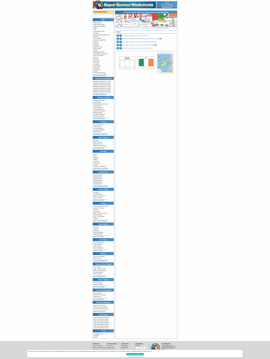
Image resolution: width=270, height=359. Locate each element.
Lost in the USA (98, 274)
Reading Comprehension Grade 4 (102, 88)
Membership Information (99, 347)
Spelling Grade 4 (98, 180)
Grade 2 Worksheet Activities (101, 321)
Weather (96, 218)
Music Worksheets (98, 248)
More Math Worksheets (100, 75)
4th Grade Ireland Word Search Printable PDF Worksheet (137, 48)
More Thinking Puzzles (99, 276)
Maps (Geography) (98, 232)
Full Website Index (98, 334)
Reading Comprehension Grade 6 (102, 92)
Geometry (96, 43)
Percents (96, 57)
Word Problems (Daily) (99, 72)
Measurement (97, 48)
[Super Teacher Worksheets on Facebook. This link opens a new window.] (137, 348)
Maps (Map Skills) (98, 234)
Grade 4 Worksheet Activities (101, 324)
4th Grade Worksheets (127, 28)
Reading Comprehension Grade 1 (102, 83)
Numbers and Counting (100, 295)
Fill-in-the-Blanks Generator (101, 308)
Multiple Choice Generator (100, 307)
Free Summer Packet (100, 12)
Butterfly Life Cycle (98, 208)
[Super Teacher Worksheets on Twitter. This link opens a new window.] (139, 348)
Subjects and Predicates (100, 166)
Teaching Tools (98, 282)
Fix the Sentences (98, 107)
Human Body (97, 211)
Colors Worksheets (99, 242)
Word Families (97, 131)
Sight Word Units (98, 144)
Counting (96, 33)
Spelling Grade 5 (98, 182)
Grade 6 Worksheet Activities (101, 328)
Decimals (96, 36)
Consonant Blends (98, 128)
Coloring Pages (98, 244)
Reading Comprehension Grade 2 (102, 85)
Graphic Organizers (99, 109)
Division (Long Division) (100, 40)
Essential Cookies (132, 354)
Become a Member (98, 346)
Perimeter (96, 59)
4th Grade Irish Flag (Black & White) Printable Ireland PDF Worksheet (140, 38)
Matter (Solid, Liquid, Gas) (100, 213)
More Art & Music (98, 250)
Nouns (95, 154)
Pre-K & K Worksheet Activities (102, 317)
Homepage (124, 346)
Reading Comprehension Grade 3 (102, 86)
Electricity (96, 209)
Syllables (96, 164)
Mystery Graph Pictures (100, 270)
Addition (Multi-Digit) (99, 24)
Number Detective (98, 272)
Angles (95, 28)
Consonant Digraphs (99, 130)
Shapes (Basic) (97, 296)
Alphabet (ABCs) (98, 293)
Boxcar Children (98, 197)
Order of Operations (99, 55)
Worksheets (118, 28)
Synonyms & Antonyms (100, 111)
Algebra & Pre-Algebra (99, 26)
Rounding (96, 64)
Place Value (96, 60)
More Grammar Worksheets (101, 169)
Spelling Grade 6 (98, 183)
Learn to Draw (97, 246)
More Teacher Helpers (99, 287)
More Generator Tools (99, 311)
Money (95, 50)
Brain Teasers (97, 267)
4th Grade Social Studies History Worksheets (144, 28)
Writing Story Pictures (99, 114)
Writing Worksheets (99, 116)
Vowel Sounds (97, 126)
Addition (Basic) (98, 23)
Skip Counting (97, 66)
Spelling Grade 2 (98, 177)
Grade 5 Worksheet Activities (101, 326)
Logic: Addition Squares (100, 269)
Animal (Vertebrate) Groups (101, 206)
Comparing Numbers (99, 31)
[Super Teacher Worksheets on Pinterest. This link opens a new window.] (142, 348)
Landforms (96, 230)
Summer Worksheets (99, 256)
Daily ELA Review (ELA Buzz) (101, 104)
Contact (96, 337)
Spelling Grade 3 (98, 178)
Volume (96, 71)
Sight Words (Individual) (100, 145)
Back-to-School (98, 258)
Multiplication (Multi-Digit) (100, 54)
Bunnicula (96, 192)
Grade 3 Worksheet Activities (101, 322)
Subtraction (97, 67)
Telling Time (97, 69)
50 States (96, 227)
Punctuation (97, 163)
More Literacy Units (99, 200)
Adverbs (96, 159)
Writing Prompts (98, 112)
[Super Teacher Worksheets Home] (124, 5)
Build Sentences (98, 142)
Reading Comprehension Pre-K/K (102, 81)
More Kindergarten (99, 299)
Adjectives (96, 158)
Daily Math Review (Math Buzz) (102, 35)
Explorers (96, 229)
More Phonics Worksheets (100, 134)
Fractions (96, 41)
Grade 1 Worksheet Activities (101, 319)
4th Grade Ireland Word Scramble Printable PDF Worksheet (138, 45)
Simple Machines (98, 215)
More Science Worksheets (100, 221)
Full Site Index (111, 347)
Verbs (95, 156)
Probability (96, 62)
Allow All (140, 354)
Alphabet (96, 140)
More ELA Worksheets (99, 118)
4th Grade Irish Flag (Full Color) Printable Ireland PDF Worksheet (139, 42)
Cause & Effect (97, 102)
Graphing (96, 45)
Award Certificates (98, 284)
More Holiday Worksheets (100, 261)
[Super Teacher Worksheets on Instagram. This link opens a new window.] (145, 348)
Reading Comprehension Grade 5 (102, 90)
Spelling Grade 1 (98, 175)
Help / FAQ (110, 346)
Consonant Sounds (99, 125)
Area (95, 29)
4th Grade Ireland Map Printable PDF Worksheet (135, 35)
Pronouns (96, 161)
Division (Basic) (97, 38)
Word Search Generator (100, 305)
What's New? (125, 347)
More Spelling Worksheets (100, 186)
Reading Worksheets (99, 100)
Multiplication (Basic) (99, 52)
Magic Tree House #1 (99, 196)
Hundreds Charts (98, 47)
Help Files (96, 335)
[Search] (112, 16)
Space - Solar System (99, 216)
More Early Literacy (99, 148)
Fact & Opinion (97, 105)
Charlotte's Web (98, 194)
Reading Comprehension (100, 94)
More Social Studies (99, 236)
